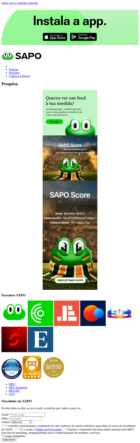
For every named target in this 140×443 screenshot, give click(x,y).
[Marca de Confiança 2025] (12, 378)
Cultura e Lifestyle (19, 76)
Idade (4, 418)
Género (5, 422)
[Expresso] (40, 351)
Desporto (14, 72)
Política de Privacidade (49, 429)
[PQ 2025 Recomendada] (32, 378)
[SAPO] (14, 325)
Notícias (13, 69)
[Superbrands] (53, 378)
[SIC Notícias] (14, 351)
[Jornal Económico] (66, 325)
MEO (12, 384)
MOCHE (14, 390)
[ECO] (40, 325)
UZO (12, 394)
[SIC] (119, 325)
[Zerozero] (92, 325)
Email (5, 414)
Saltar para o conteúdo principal (19, 3)
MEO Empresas (18, 387)
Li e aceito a (41, 429)
